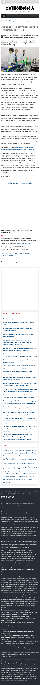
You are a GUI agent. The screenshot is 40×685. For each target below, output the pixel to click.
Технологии (18, 491)
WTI (24, 450)
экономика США (19, 479)
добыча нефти (12, 468)
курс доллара (10, 471)
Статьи (28, 493)
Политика (27, 491)
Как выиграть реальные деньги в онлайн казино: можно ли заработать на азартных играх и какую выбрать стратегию (20, 428)
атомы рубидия (9, 253)
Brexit (10, 450)
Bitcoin (4, 450)
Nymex (21, 450)
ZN (9, 176)
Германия (15, 453)
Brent (7, 450)
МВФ (4, 459)
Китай (16, 455)
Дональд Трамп (31, 453)
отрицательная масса (20, 253)
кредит (5, 471)
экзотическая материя (7, 255)
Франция (5, 463)
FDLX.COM (7, 497)
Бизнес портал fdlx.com (22, 243)
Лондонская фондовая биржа (27, 456)
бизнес (13, 463)
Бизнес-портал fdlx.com (15, 504)
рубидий (28, 253)
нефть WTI (27, 471)
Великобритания (31, 450)
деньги (5, 468)
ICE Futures (15, 450)
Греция (20, 453)
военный (32, 463)
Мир (10, 491)
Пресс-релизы (11, 493)
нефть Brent (21, 471)
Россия (9, 459)
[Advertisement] (20, 207)
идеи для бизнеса (27, 467)
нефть (16, 471)
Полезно (21, 493)
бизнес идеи (23, 463)
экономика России (11, 479)
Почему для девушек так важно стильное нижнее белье (19, 319)
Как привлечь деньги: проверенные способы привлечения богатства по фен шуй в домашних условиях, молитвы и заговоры (17, 342)
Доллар (23, 453)
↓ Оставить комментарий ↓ (20, 183)
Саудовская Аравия (22, 459)
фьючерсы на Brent (12, 476)
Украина (33, 459)
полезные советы (12, 473)
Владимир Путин (7, 453)
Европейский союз (9, 456)
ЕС (4, 456)
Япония (10, 463)
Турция (29, 459)
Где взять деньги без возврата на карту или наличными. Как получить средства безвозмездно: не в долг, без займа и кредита (20, 420)
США (15, 458)
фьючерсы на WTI (23, 476)
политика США (22, 473)
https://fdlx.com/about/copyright (9, 524)
